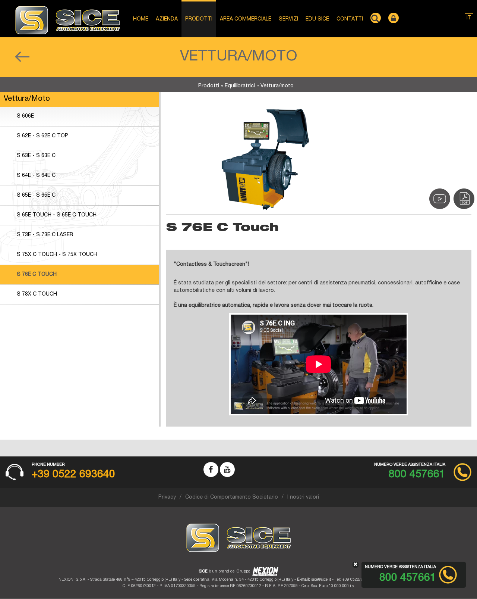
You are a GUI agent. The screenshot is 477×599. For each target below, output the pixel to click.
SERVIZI (288, 19)
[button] (469, 18)
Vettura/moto (277, 86)
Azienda (167, 19)
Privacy (167, 497)
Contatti (350, 19)
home (140, 19)
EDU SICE (317, 19)
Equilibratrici (240, 86)
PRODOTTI (198, 19)
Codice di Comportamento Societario (231, 497)
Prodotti (208, 86)
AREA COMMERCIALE (245, 19)
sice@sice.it (321, 580)
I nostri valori (303, 497)
